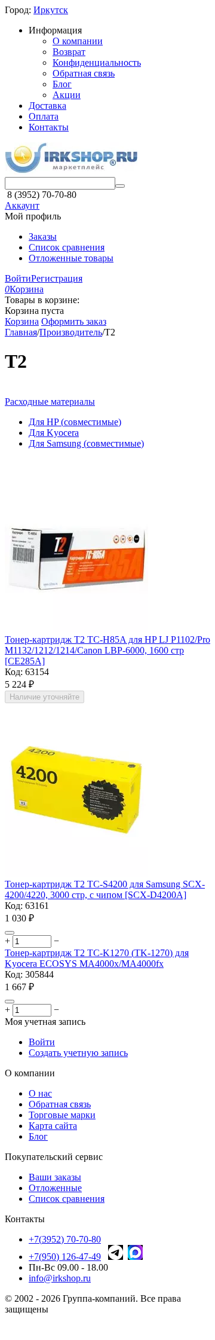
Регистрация (56, 278)
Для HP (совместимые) (75, 422)
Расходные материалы (50, 401)
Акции (67, 95)
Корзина (22, 321)
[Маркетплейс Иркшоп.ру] (71, 171)
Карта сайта (53, 1126)
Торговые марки (62, 1115)
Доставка (47, 105)
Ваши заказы (55, 1177)
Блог (62, 84)
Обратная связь (84, 73)
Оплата (44, 116)
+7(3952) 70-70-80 (65, 1239)
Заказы (43, 236)
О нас (40, 1093)
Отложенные (55, 1188)
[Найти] (120, 186)
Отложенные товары (71, 258)
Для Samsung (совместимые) (86, 443)
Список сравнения (67, 247)
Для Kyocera (54, 433)
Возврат (69, 52)
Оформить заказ (73, 321)
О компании (78, 41)
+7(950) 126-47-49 (65, 1257)
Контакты (49, 127)
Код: (14, 672)
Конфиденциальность (97, 62)
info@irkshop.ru (60, 1278)
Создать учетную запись (78, 1053)
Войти (18, 278)
